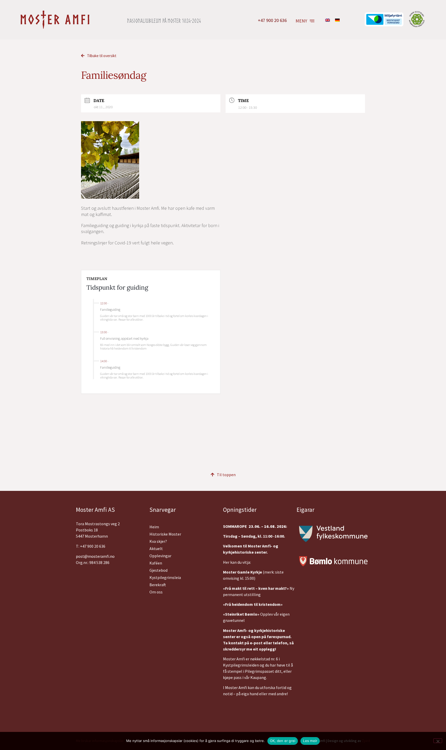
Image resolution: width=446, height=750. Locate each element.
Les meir (310, 741)
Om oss (156, 591)
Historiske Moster (165, 534)
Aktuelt (156, 548)
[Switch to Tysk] (337, 19)
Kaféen (155, 563)
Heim (154, 526)
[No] (437, 740)
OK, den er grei (283, 741)
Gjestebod (158, 570)
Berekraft (157, 584)
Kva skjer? (158, 541)
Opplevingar (160, 555)
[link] (236, 687)
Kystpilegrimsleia (165, 577)
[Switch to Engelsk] (327, 19)
